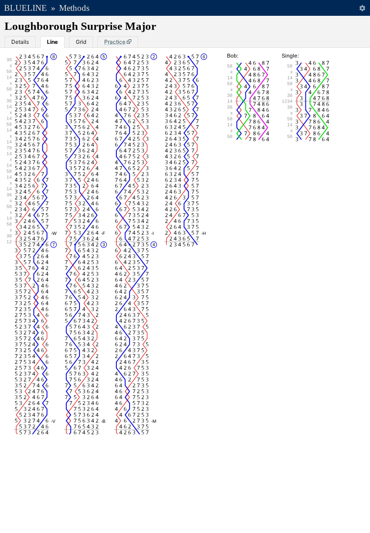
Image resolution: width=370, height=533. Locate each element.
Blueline (25, 8)
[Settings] (362, 8)
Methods (74, 8)
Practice (114, 41)
